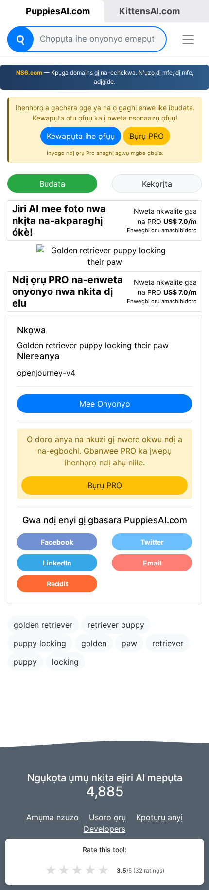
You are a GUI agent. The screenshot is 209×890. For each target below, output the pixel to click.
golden (93, 643)
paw (129, 643)
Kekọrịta (157, 183)
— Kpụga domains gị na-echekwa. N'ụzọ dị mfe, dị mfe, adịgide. (104, 77)
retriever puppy (115, 625)
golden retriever (43, 625)
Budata (52, 183)
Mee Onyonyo (104, 404)
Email (152, 563)
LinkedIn (57, 563)
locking (65, 662)
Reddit (57, 584)
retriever (167, 643)
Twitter (152, 542)
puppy (25, 662)
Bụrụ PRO (146, 136)
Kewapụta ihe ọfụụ (81, 136)
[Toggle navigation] (188, 39)
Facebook (57, 542)
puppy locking (40, 643)
